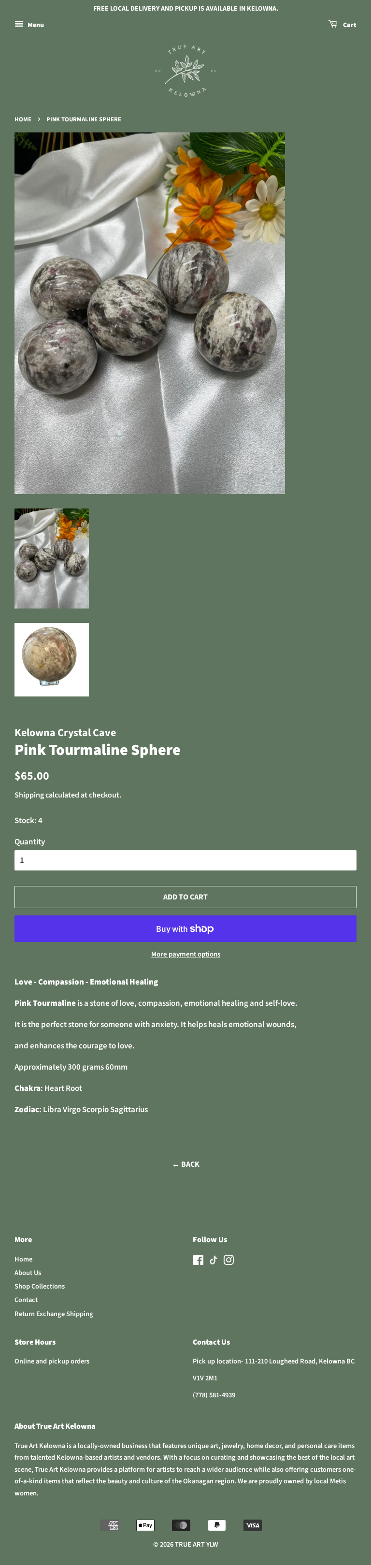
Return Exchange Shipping (53, 1314)
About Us (27, 1273)
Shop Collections (39, 1286)
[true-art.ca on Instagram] (228, 1262)
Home (22, 119)
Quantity (29, 842)
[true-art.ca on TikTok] (213, 1263)
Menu (35, 25)
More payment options (185, 954)
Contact (26, 1300)
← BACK (186, 1164)
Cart (349, 25)
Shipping (29, 795)
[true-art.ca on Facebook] (198, 1262)
